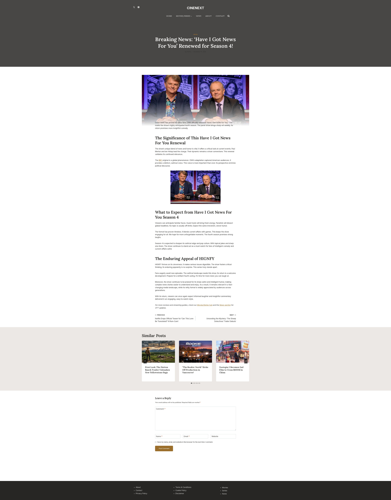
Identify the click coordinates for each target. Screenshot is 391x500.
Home (169, 16)
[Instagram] (138, 7)
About (208, 16)
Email (187, 436)
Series (224, 491)
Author (189, 52)
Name (159, 436)
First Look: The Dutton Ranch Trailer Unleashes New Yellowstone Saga (157, 370)
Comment (160, 409)
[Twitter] (134, 7)
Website (215, 436)
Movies (225, 488)
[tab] (191, 383)
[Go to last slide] (145, 361)
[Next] (246, 361)
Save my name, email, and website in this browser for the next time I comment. (185, 442)
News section (225, 305)
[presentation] (158, 352)
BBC (161, 160)
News (198, 16)
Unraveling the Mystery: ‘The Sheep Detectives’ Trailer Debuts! (221, 318)
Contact (220, 16)
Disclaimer (179, 493)
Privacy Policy (141, 493)
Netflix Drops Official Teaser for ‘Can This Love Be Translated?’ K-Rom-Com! (174, 318)
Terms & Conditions (183, 487)
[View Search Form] (228, 16)
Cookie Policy (180, 490)
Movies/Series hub (204, 305)
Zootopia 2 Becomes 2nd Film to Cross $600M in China (231, 370)
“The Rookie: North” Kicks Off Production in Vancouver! (195, 370)
